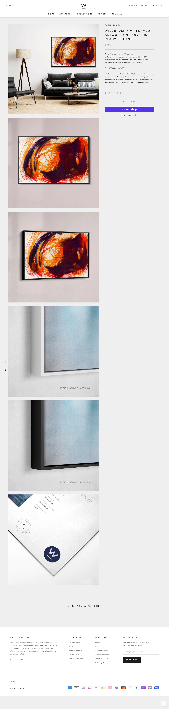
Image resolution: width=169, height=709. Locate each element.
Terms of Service (75, 650)
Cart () (158, 6)
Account (133, 6)
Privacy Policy (74, 655)
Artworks (66, 14)
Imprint (71, 663)
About (50, 14)
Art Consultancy (101, 650)
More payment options (129, 115)
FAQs (71, 646)
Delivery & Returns (76, 642)
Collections (85, 14)
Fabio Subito (113, 25)
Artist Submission (102, 655)
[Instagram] (16, 659)
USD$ (9, 6)
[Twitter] (117, 93)
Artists (102, 14)
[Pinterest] (120, 93)
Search (145, 6)
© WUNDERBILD (17, 688)
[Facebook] (114, 93)
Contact (98, 642)
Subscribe (132, 660)
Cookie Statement (76, 659)
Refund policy (100, 663)
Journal (117, 14)
